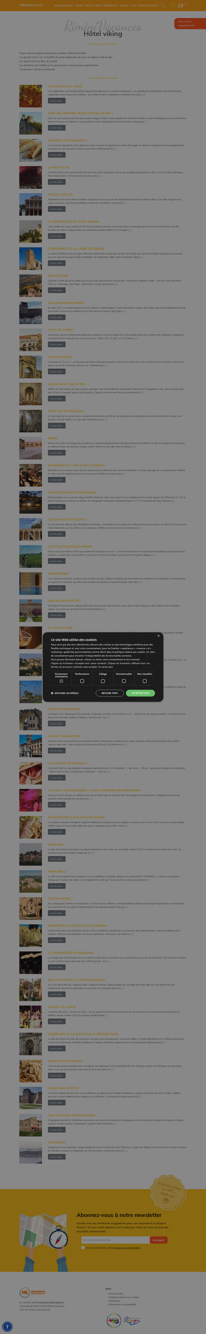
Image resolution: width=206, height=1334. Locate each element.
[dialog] (103, 667)
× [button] (158, 636)
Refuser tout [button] (110, 693)
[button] (65, 693)
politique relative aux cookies (130, 651)
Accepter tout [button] (140, 693)
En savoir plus (105, 666)
